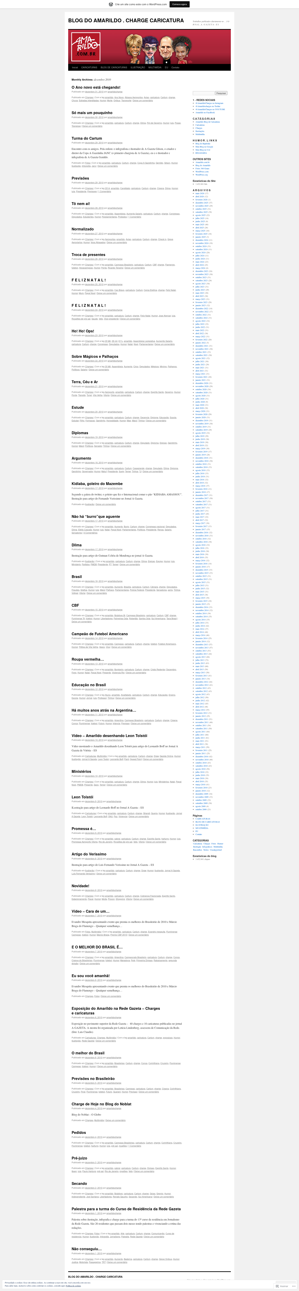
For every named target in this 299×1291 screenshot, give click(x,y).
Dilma (143, 122)
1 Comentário (104, 191)
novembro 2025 (202, 205)
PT (110, 564)
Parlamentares (146, 344)
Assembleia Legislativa (144, 340)
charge (172, 97)
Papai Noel (90, 293)
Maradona (125, 960)
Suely (121, 471)
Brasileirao (119, 1063)
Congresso (174, 213)
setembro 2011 (202, 728)
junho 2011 (200, 737)
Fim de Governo (154, 122)
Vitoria (106, 395)
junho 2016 (200, 551)
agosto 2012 (201, 694)
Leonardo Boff (116, 759)
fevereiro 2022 (201, 339)
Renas (160, 529)
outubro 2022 (201, 314)
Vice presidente (111, 318)
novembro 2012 (202, 684)
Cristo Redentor (158, 669)
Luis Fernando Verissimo (83, 873)
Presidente (81, 191)
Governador (87, 471)
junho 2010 (200, 775)
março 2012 (200, 709)
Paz (115, 816)
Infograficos (207, 846)
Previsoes (92, 191)
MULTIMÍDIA (154, 67)
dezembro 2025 (202, 202)
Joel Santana (92, 1196)
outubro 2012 (201, 688)
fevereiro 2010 (201, 787)
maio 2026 (200, 193)
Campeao (119, 643)
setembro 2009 (202, 803)
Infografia (86, 165)
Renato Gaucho (120, 1196)
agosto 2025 (201, 215)
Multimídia (102, 755)
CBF (155, 264)
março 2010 (200, 784)
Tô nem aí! (81, 203)
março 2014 (200, 635)
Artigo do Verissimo (89, 853)
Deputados (77, 216)
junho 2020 (200, 401)
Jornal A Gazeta (89, 759)
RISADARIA (201, 152)
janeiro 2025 (201, 236)
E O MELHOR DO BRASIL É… (97, 946)
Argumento (81, 458)
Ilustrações (200, 131)
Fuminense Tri (78, 618)
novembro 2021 (202, 348)
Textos (206, 849)
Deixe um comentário (143, 100)
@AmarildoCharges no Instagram (209, 103)
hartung (165, 838)
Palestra (125, 1236)
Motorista (83, 1262)
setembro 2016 (202, 541)
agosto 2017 (201, 507)
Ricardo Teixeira (115, 267)
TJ (140, 471)
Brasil (77, 576)
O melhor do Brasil (88, 1052)
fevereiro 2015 (201, 600)
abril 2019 (200, 445)
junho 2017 (200, 513)
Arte (122, 1233)
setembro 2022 (202, 317)
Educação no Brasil (89, 684)
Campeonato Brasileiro (135, 957)
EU (166, 67)
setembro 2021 (202, 355)
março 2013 (200, 672)
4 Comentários (90, 532)
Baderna (128, 1258)
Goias (152, 1193)
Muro (81, 293)
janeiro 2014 (201, 641)
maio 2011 (200, 740)
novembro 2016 (202, 535)
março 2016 (200, 560)
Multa (104, 898)
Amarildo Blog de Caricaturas (208, 121)
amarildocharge (115, 91)
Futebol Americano (167, 643)
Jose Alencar (165, 315)
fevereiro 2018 (201, 488)
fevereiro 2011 (201, 750)
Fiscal (90, 898)
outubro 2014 (201, 613)
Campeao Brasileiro (123, 264)
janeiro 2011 (201, 753)
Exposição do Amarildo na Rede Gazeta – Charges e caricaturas (116, 1010)
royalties (123, 1145)
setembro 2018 (202, 467)
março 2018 (200, 485)
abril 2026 (200, 196)
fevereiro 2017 (201, 526)
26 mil (114, 340)
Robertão (133, 618)
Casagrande (138, 468)
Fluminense (84, 723)
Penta (104, 267)
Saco (96, 784)
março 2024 (200, 268)
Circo (135, 366)
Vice (108, 646)
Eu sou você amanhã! (91, 975)
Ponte (74, 395)
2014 (107, 188)
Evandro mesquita (156, 931)
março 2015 (200, 597)
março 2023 (200, 299)
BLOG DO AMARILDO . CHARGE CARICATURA (126, 20)
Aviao (146, 97)
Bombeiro (119, 669)
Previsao (125, 723)
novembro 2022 (202, 311)
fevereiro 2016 (201, 563)
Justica (75, 1262)
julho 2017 (200, 510)
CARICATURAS (89, 67)
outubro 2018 (201, 464)
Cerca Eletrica (150, 289)
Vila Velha (97, 395)
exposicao (168, 1037)
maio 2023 (200, 292)
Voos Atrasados (98, 242)
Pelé (133, 960)
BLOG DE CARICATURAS (114, 67)
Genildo (159, 162)
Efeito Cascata (85, 529)
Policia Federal (137, 589)
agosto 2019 (201, 432)
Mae (129, 420)
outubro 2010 (201, 762)
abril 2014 (200, 632)
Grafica (83, 589)
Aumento (128, 366)
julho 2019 (200, 436)
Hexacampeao (86, 267)
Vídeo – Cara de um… (91, 911)
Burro (126, 526)
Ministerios (164, 781)
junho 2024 (200, 258)
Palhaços (172, 366)
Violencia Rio (118, 672)
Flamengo (170, 264)
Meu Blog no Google (204, 146)
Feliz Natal (171, 289)
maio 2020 (200, 404)
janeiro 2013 (201, 678)
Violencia (123, 816)
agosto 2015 (201, 582)
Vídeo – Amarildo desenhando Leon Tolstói (109, 735)
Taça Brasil (171, 618)
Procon (111, 898)
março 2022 (200, 336)
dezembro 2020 (202, 383)
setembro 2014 (202, 616)
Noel (136, 344)
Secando (79, 1183)
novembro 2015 (202, 572)
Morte (109, 100)
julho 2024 (200, 255)
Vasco (102, 646)
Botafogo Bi (119, 615)
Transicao (76, 125)
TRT (104, 1262)
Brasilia (127, 586)
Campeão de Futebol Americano (100, 633)
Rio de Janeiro (105, 841)
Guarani (117, 1091)
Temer (128, 471)
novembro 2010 (202, 759)
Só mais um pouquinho (92, 112)
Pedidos (79, 1132)
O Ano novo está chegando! (96, 87)
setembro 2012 (202, 691)
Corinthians (153, 1063)
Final (83, 1091)
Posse (178, 122)
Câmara (154, 586)
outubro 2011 (201, 725)
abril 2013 (200, 669)
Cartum (164, 97)
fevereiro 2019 (201, 451)
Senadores (77, 532)
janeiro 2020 (201, 417)
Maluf (134, 420)
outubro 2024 (201, 246)
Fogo (74, 672)
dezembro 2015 (202, 569)
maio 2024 (200, 261)
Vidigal (75, 592)
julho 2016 (200, 548)
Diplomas (80, 432)
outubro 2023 (201, 277)
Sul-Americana (158, 618)
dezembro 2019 (202, 420)
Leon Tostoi (103, 759)
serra (170, 589)
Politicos (76, 369)
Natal (130, 344)
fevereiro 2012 (201, 712)
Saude (95, 318)
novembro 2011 (202, 722)
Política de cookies (73, 1285)
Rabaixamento (160, 960)
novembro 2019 (202, 423)
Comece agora (179, 4)
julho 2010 (200, 772)
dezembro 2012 (202, 681)
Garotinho (100, 420)
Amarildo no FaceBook (205, 112)
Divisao (150, 1168)
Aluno (108, 694)
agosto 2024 (201, 252)
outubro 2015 (201, 576)
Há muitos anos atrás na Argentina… (104, 710)
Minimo (163, 366)
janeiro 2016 (201, 566)
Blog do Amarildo (203, 165)
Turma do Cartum (87, 138)
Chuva (75, 100)
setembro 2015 (202, 579)
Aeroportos (110, 239)
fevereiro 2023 (201, 302)
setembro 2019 (202, 429)
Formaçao (90, 420)
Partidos (86, 564)
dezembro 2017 (202, 495)
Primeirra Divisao (144, 960)
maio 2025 (200, 224)
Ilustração (76, 165)
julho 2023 (200, 286)
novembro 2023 (202, 274)
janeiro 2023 (201, 305)
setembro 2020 (202, 392)
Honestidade (112, 420)
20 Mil (108, 340)
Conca (75, 723)
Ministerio (76, 564)
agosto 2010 (201, 768)
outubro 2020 (201, 389)
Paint (126, 759)
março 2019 (200, 448)
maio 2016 (200, 554)
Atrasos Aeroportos (134, 97)
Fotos (87, 162)
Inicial (75, 67)
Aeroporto (109, 391)
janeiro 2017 (201, 529)
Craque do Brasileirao (82, 960)
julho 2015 (200, 585)
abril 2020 (200, 408)
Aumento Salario (134, 213)
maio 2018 (200, 479)
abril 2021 (200, 370)
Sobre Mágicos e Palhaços (95, 356)
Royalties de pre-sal (81, 318)
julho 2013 (200, 660)
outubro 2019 (201, 426)
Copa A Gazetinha (146, 162)
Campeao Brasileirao (124, 1142)
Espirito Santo (157, 391)
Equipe (159, 561)
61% (121, 340)
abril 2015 (200, 594)
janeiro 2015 (201, 604)
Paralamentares (109, 216)
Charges (89, 97)
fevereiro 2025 (201, 233)
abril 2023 (200, 296)
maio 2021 (200, 367)
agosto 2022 (201, 320)
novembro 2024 (202, 243)
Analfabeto (126, 694)
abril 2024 (200, 264)
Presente (106, 672)
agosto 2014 (201, 619)
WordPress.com (202, 171)
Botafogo (118, 1193)
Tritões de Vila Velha (88, 646)
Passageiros (95, 1262)
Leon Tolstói (82, 796)
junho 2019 (200, 439)
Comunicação (158, 1233)
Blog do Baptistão (203, 143)
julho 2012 (200, 697)
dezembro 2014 (202, 607)
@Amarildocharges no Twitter (208, 106)
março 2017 (200, 523)
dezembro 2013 (202, 644)
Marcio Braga (103, 934)
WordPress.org (202, 174)
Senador (98, 445)
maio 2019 (200, 442)
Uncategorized (216, 849)
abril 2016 (200, 557)
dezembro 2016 (202, 532)
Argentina (119, 720)
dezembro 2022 (202, 308)
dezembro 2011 (202, 719)
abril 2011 (200, 744)
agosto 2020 (201, 395)
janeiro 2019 (201, 454)
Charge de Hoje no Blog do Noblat (101, 1103)
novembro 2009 (202, 796)
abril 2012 (200, 706)
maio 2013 (200, 666)
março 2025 (200, 230)
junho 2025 (200, 221)
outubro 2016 (201, 538)
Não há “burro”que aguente (96, 516)
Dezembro (171, 669)
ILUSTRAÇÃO (138, 67)
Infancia (116, 723)
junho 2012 (200, 700)
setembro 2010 (202, 765)
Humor (103, 100)
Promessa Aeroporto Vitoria (85, 841)
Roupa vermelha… (88, 659)
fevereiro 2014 (201, 638)
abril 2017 (200, 520)
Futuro (101, 723)
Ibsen (74, 1171)
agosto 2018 (201, 470)
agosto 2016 (201, 544)
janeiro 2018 (201, 492)
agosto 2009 (201, 806)
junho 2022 (200, 327)
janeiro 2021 (201, 380)
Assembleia (119, 213)
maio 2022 (200, 330)
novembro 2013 (202, 647)
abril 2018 (200, 482)
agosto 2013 (201, 656)
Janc (94, 165)
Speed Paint (136, 759)
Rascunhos (197, 849)
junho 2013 (200, 663)
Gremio (159, 1193)
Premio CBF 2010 (118, 934)
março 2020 (200, 411)
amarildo (109, 97)
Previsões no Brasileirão (93, 1078)
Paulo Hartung (89, 1171)
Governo (169, 391)
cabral (117, 838)
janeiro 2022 (201, 342)
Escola (173, 417)
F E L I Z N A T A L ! (89, 279)
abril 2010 (200, 781)
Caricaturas (90, 755)
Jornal (89, 697)
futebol (75, 267)
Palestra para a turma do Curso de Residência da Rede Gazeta (126, 1208)
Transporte (126, 100)
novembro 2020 (202, 386)
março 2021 (200, 373)
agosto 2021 (201, 358)
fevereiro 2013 (201, 675)
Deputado (145, 442)
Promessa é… (84, 828)
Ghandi (146, 813)
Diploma (154, 417)
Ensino (172, 694)
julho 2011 (200, 734)
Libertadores (107, 618)
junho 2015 (200, 588)
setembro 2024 (202, 249)
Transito (82, 395)
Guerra (154, 813)
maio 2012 (200, 703)
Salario (84, 369)
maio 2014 (200, 628)
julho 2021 (200, 361)
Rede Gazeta (88, 1040)
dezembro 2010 (202, 756)
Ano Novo (119, 97)
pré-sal (114, 1145)
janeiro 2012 (201, 716)
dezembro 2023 (202, 271)
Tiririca (141, 420)
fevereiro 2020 (201, 414)
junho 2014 (200, 625)
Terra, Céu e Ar (85, 381)
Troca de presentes (88, 254)
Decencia (144, 417)
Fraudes (75, 589)
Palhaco (110, 589)
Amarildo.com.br (203, 162)
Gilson (167, 162)
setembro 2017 (202, 504)
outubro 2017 (201, 501)
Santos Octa (144, 618)
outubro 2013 (201, 650)
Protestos (122, 216)
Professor (102, 697)
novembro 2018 (202, 460)
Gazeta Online (166, 755)
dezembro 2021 (202, 345)
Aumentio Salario (164, 340)
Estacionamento (79, 898)
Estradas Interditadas (89, 100)
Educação (164, 417)
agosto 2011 (201, 731)
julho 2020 (200, 398)
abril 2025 (200, 227)
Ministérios (81, 771)
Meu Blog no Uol (203, 149)
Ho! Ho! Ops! (83, 330)
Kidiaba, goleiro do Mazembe (97, 483)
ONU (110, 816)
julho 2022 (200, 324)
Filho (82, 420)
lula (172, 122)
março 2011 (200, 747)
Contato (175, 67)
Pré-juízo (79, 1157)
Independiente (78, 1196)
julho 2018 (200, 473)
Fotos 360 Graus (202, 168)
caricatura (155, 97)
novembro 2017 (202, 498)
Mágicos (155, 366)
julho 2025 (200, 218)
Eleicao (163, 442)
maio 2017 (200, 516)
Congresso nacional (155, 526)
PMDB (94, 564)
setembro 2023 (202, 280)
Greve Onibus (165, 1258)
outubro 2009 (201, 800)
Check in (162, 239)
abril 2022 (200, 333)
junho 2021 (200, 364)
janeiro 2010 (201, 790)
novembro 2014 (202, 610)
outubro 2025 (201, 208)
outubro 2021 (201, 352)
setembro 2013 (202, 653)
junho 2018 (200, 476)
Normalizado (83, 228)
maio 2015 (200, 591)
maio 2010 (200, 778)
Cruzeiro (164, 1063)
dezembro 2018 (202, 457)
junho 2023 (200, 289)
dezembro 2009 (202, 793)
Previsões (80, 178)
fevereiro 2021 (201, 376)
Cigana (160, 188)
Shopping (120, 898)
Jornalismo (115, 1236)
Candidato (125, 188)
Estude (78, 407)
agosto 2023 (201, 283)
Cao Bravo (119, 289)
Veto (101, 318)
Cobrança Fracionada (150, 895)
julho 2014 (200, 622)
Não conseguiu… (87, 1248)
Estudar (75, 420)
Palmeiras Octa (121, 618)
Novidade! (80, 885)
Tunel (89, 395)
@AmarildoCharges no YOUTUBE (210, 109)
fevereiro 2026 (201, 199)
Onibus (117, 100)
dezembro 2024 (202, 240)
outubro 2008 (201, 809)
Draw (156, 755)
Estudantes (88, 216)
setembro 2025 (202, 212)
